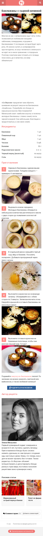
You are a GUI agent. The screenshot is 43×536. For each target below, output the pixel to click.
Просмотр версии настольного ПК (22, 531)
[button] (3, 3)
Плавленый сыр (8, 135)
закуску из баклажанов (21, 376)
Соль (4, 157)
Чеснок (5, 143)
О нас (9, 524)
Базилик (5, 146)
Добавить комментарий (30, 513)
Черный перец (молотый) (13, 153)
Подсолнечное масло (11, 150)
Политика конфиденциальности (24, 524)
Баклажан (6, 132)
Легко (21, 31)
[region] (21, 81)
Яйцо (4, 139)
